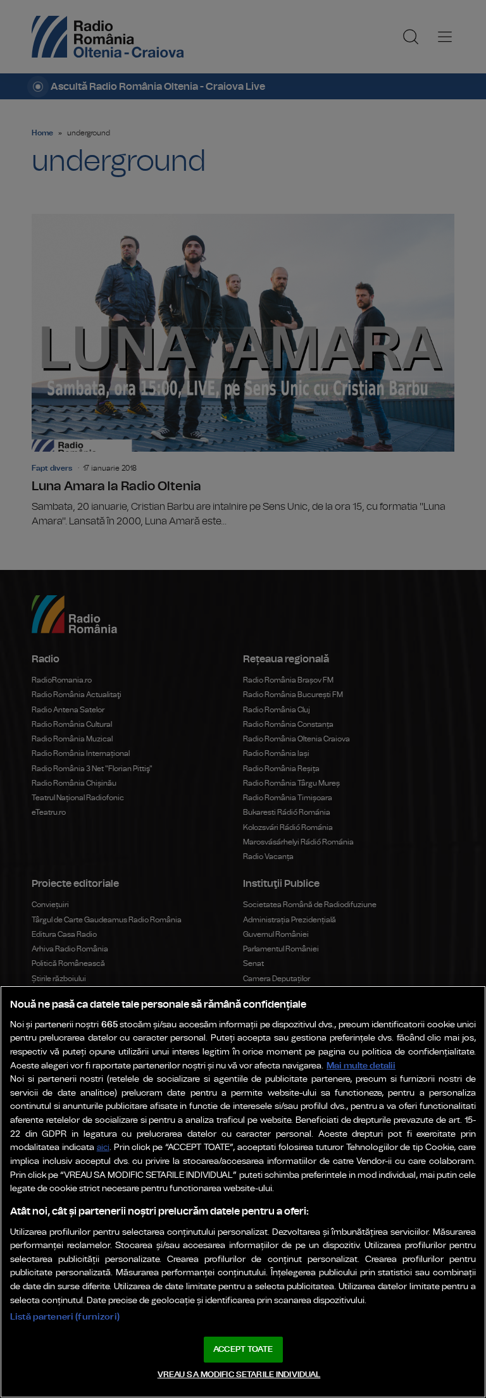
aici (103, 1148)
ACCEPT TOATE (243, 1349)
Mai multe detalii (361, 1065)
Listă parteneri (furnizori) (65, 1316)
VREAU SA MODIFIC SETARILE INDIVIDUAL (239, 1375)
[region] (243, 1192)
